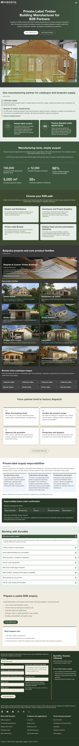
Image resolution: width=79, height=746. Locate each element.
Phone (5, 687)
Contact (25, 741)
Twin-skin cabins (65, 387)
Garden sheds (26, 387)
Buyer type (3, 658)
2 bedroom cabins (27, 382)
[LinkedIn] (3, 712)
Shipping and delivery (59, 730)
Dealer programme (6, 719)
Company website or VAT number (11, 676)
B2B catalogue (57, 733)
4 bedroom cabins (66, 382)
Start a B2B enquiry (6, 733)
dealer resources (47, 494)
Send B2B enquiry (8, 696)
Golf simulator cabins (32, 733)
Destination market (30, 676)
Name (2, 664)
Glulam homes (31, 723)
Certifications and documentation (62, 723)
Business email (4, 682)
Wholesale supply (5, 730)
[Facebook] (13, 712)
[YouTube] (8, 712)
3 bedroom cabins (47, 382)
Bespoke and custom (6, 726)
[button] (39, 61)
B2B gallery (56, 726)
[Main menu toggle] (76, 3)
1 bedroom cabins (8, 382)
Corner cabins (45, 387)
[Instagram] (19, 712)
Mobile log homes (32, 726)
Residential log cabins (33, 730)
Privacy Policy (18, 741)
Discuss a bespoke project (12, 116)
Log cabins (30, 719)
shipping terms (34, 494)
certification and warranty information (18, 494)
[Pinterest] (24, 712)
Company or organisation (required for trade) (12, 670)
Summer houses (8, 387)
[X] (30, 712)
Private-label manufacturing (8, 723)
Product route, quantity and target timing (35, 664)
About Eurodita (57, 719)
